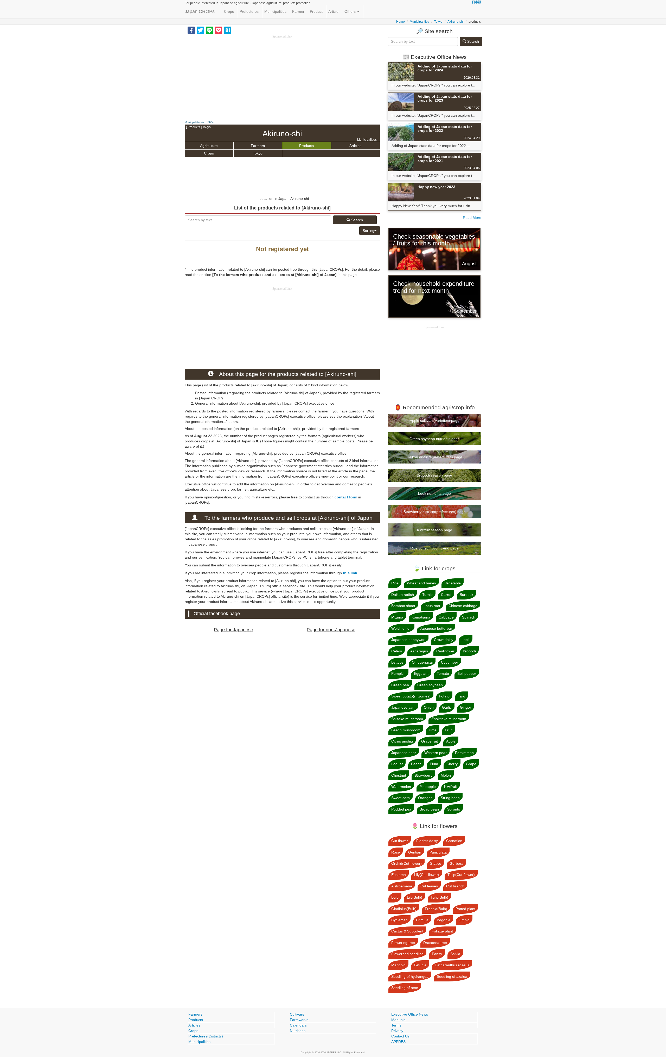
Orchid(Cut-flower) (406, 863)
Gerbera (456, 863)
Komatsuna (421, 617)
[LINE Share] (209, 30)
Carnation (454, 841)
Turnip (427, 594)
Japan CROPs (200, 11)
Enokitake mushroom (448, 719)
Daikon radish (402, 594)
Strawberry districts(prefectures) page (435, 512)
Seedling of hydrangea (409, 976)
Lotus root (432, 606)
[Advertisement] (282, 75)
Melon (446, 775)
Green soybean (430, 685)
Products (306, 146)
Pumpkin (398, 673)
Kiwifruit (450, 786)
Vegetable (452, 583)
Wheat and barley (421, 583)
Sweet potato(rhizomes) (411, 696)
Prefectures (249, 11)
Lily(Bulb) (414, 897)
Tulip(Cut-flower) (461, 875)
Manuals (398, 1020)
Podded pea (401, 809)
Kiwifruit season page (434, 530)
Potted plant (465, 909)
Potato (444, 696)
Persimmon (464, 753)
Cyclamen (399, 920)
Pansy (437, 954)
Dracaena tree (435, 943)
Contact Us (400, 1036)
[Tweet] (200, 30)
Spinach (468, 617)
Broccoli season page (434, 475)
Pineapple (427, 786)
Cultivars (297, 1014)
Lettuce (397, 662)
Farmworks (299, 1020)
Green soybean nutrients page (434, 439)
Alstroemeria (401, 886)
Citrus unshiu (402, 741)
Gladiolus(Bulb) (404, 909)
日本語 (476, 2)
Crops (229, 11)
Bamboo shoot (403, 606)
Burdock (466, 594)
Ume (433, 730)
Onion (429, 707)
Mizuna (397, 617)
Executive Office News (409, 1014)
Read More (472, 217)
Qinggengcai (422, 662)
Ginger (465, 707)
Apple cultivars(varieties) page (434, 420)
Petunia (420, 965)
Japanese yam (403, 707)
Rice (395, 583)
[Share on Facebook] (191, 30)
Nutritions (297, 1031)
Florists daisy (427, 841)
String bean (450, 798)
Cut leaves (429, 886)
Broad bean (429, 809)
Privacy (397, 1031)
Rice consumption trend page (434, 548)
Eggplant (421, 673)
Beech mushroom (405, 730)
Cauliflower (445, 651)
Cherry (452, 764)
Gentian (414, 852)
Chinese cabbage (463, 606)
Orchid (464, 920)
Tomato (443, 673)
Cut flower (399, 841)
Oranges (425, 798)
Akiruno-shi (455, 21)
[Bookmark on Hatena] (227, 30)
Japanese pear (403, 753)
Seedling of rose (404, 988)
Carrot (446, 594)
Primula (422, 920)
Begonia (443, 920)
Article (333, 11)
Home (400, 21)
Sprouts (453, 809)
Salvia (455, 954)
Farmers (258, 146)
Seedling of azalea (452, 976)
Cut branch (455, 886)
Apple (451, 741)
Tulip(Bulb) (439, 897)
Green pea (400, 685)
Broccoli (469, 651)
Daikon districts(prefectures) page (434, 457)
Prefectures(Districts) (205, 1036)
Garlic (447, 707)
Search (356, 220)
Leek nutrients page (434, 493)
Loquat (397, 764)
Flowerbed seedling (407, 954)
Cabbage (446, 617)
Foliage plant (442, 931)
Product (316, 11)
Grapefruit (429, 741)
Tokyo (438, 21)
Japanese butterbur (436, 628)
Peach (416, 764)
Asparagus (419, 651)
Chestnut (398, 775)
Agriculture (209, 146)
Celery (396, 651)
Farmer (298, 11)
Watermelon (401, 786)
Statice (435, 863)
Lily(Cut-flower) (426, 875)
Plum (434, 764)
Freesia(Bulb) (436, 909)
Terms (396, 1025)
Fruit (448, 730)
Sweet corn (400, 798)
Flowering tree (403, 943)
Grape (471, 764)
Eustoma (398, 875)
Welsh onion (401, 628)
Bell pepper (466, 673)
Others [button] (350, 11)
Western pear (435, 753)
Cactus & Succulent (407, 931)
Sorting (368, 230)
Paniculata (438, 852)
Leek (466, 640)
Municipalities (275, 11)
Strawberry (423, 775)
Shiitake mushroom (407, 719)
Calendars (298, 1025)
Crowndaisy (443, 640)
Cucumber (449, 662)
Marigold (398, 965)
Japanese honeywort (408, 640)
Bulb (395, 897)
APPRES (398, 1042)
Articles (355, 146)
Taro (461, 696)
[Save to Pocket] (218, 30)
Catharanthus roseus (452, 965)
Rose (395, 852)
